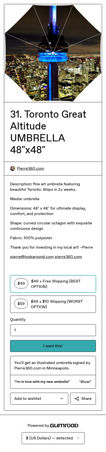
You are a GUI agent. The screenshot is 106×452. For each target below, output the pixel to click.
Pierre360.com (30, 168)
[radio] (53, 284)
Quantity (17, 319)
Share (86, 398)
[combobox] (39, 399)
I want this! (53, 346)
